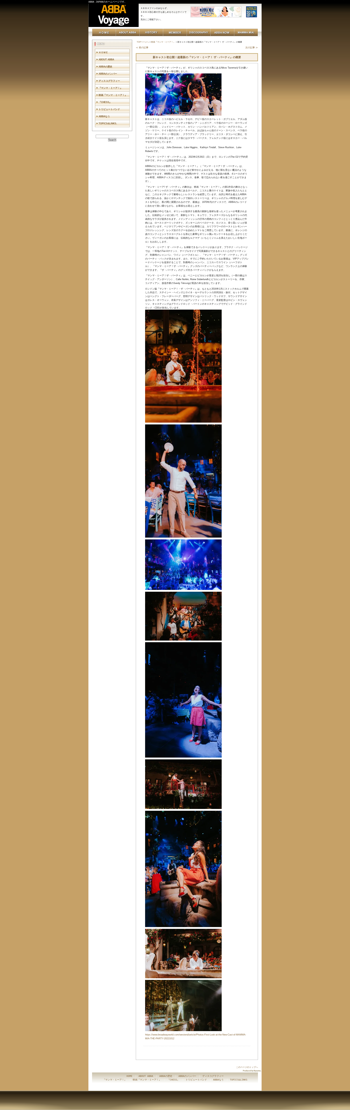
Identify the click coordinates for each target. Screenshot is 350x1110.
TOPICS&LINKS (238, 1079)
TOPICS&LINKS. (108, 123)
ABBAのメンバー (108, 73)
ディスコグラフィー (109, 80)
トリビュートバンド (109, 109)
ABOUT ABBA (106, 59)
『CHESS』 (105, 102)
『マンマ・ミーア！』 (110, 88)
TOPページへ (143, 42)
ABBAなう (104, 116)
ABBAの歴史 (105, 66)
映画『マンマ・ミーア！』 (163, 42)
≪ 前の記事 (142, 47)
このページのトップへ (247, 1067)
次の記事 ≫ (251, 47)
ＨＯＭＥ (103, 52)
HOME (129, 1076)
